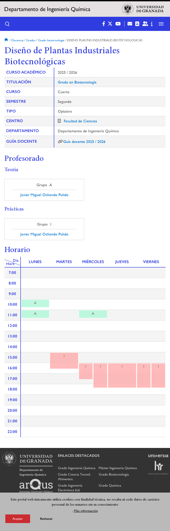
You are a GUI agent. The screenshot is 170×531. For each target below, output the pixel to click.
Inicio (6, 40)
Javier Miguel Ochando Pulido (44, 195)
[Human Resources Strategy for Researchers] (158, 467)
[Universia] (158, 456)
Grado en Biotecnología (77, 82)
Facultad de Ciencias (80, 121)
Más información (86, 511)
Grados (30, 40)
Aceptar (18, 518)
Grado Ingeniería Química (76, 468)
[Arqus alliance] (36, 486)
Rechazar (46, 519)
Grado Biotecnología (114, 474)
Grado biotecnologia (51, 40)
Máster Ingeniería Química (118, 468)
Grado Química (110, 485)
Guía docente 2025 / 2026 (84, 141)
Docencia (17, 40)
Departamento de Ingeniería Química (47, 9)
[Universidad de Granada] (143, 9)
